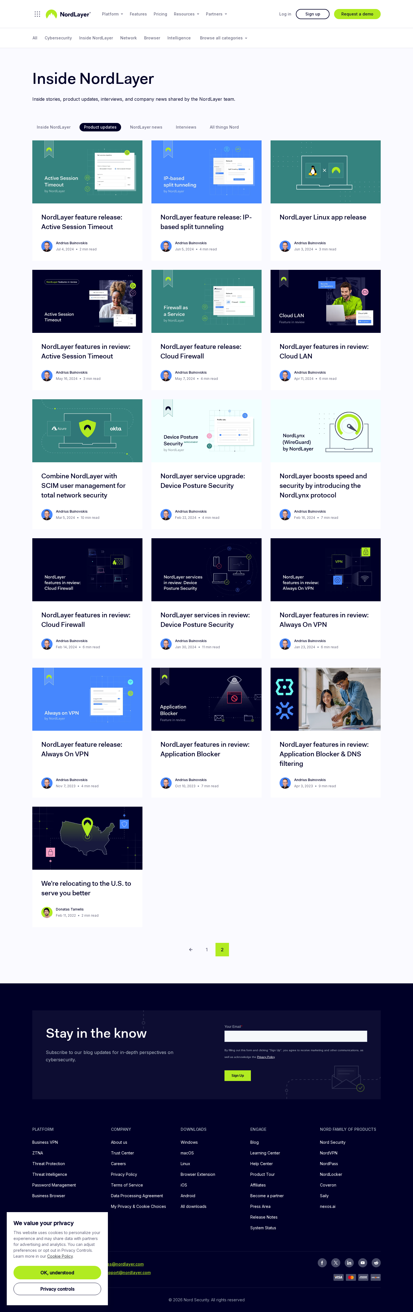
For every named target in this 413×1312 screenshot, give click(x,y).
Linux (185, 1163)
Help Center (261, 1163)
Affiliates (258, 1185)
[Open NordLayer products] (37, 14)
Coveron (328, 1185)
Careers (118, 1163)
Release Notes (264, 1217)
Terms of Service (127, 1185)
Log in (285, 14)
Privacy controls (57, 1289)
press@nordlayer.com (122, 1264)
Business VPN (45, 1142)
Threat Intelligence (49, 1174)
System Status (263, 1227)
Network (128, 37)
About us (119, 1142)
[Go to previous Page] (191, 949)
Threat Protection (48, 1163)
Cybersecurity (58, 37)
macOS (187, 1152)
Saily (324, 1195)
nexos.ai (327, 1206)
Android (188, 1195)
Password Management (54, 1185)
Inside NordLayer (96, 37)
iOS (184, 1185)
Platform (110, 14)
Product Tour (262, 1174)
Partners (214, 14)
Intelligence (179, 37)
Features (138, 14)
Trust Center (122, 1152)
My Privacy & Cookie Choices (138, 1206)
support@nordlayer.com (127, 1272)
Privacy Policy (124, 1174)
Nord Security (333, 1142)
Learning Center (265, 1152)
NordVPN (328, 1152)
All (35, 37)
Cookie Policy (60, 1256)
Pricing (160, 14)
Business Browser (48, 1195)
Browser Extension (198, 1174)
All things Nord (224, 127)
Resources (184, 14)
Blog (254, 1142)
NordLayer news (146, 127)
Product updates (100, 127)
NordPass (329, 1163)
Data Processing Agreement (137, 1195)
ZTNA (37, 1152)
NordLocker (331, 1174)
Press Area (260, 1206)
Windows (189, 1142)
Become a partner (267, 1195)
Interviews (186, 127)
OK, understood (57, 1272)
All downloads (193, 1206)
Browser (152, 37)
